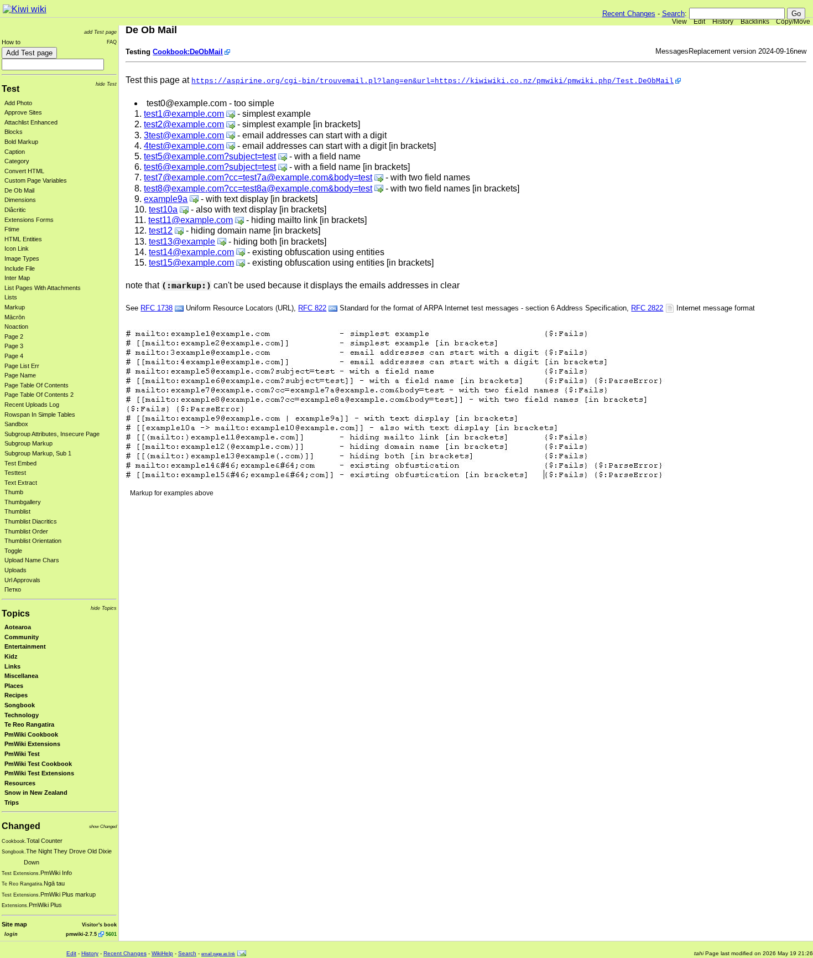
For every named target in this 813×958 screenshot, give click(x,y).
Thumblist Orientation (32, 540)
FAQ (112, 42)
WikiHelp (162, 953)
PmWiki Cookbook (31, 734)
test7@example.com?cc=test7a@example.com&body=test (258, 177)
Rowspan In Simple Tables (39, 414)
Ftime (11, 229)
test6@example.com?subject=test (210, 167)
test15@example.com (191, 262)
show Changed (103, 826)
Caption (14, 151)
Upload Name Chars (31, 560)
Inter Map (17, 278)
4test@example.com (184, 146)
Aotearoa (17, 627)
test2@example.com (184, 124)
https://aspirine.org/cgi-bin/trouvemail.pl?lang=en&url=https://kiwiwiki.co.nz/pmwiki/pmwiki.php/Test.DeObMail (432, 81)
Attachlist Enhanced (31, 122)
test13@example (182, 241)
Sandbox (16, 424)
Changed (21, 826)
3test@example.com (184, 135)
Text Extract (20, 482)
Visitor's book (99, 924)
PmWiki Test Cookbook (38, 763)
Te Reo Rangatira (29, 724)
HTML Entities (23, 239)
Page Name (20, 375)
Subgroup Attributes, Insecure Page (52, 434)
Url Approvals (22, 580)
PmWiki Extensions (32, 743)
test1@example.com (184, 113)
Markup (14, 307)
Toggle (13, 550)
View (679, 21)
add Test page (100, 32)
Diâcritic (15, 209)
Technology (21, 715)
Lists (10, 297)
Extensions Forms (29, 219)
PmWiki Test (22, 753)
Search (673, 13)
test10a (163, 209)
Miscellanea (21, 675)
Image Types (21, 258)
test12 (161, 230)
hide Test (106, 84)
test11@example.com (190, 220)
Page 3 (13, 346)
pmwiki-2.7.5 (81, 934)
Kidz (11, 656)
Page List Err (21, 366)
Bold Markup (21, 141)
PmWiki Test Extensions (39, 773)
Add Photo (18, 103)
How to (11, 42)
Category (16, 161)
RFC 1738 (156, 308)
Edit (699, 21)
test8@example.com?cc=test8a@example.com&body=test (258, 188)
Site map (14, 924)
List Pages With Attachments (42, 287)
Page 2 (13, 336)
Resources (19, 783)
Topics (16, 613)
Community (21, 637)
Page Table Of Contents (36, 385)
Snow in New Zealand (35, 792)
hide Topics (104, 608)
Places (13, 685)
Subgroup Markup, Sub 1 (37, 453)
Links (12, 666)
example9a (165, 199)
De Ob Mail (19, 190)
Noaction (16, 326)
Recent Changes (628, 13)
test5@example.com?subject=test (210, 156)
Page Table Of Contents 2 (39, 394)
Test (10, 89)
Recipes (16, 695)
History (722, 21)
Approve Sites (23, 112)
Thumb (13, 492)
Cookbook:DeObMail (188, 52)
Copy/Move (793, 21)
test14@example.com (191, 252)
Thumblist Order (26, 531)
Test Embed (20, 463)
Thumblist (17, 511)
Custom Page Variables (35, 180)
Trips (11, 802)
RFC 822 (312, 308)
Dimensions (20, 199)
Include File (19, 268)
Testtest (15, 472)
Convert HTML (24, 171)
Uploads (15, 570)
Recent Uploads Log (31, 404)
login (11, 934)
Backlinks (755, 21)
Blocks (13, 131)
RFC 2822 (647, 308)
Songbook (19, 705)
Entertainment (25, 646)
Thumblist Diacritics (30, 521)
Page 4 (13, 356)
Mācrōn (14, 317)
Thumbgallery (22, 502)
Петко (12, 589)
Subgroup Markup (28, 443)
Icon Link (16, 248)
